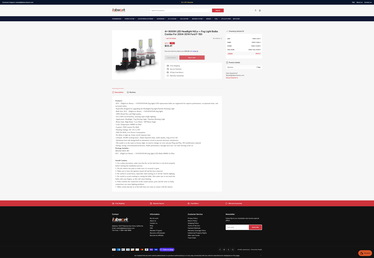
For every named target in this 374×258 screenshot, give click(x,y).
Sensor (208, 19)
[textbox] (247, 38)
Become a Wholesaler (157, 233)
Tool (216, 19)
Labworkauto (246, 249)
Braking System (197, 19)
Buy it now (191, 57)
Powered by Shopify (256, 249)
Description (119, 92)
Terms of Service (194, 226)
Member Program (156, 230)
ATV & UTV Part (226, 19)
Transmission (116, 19)
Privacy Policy (193, 218)
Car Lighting (184, 19)
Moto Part (236, 19)
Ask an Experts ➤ (232, 77)
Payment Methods (194, 228)
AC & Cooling (172, 19)
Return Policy (192, 221)
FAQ (353, 2)
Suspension (160, 19)
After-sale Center (194, 235)
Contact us (368, 2)
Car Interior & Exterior (145, 19)
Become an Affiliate (156, 235)
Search (218, 10)
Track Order (192, 238)
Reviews (133, 92)
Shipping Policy (193, 223)
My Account (154, 218)
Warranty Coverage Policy (197, 230)
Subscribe (255, 227)
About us (359, 2)
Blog (151, 226)
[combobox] (187, 10)
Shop (199, 2)
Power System (129, 19)
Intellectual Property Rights (197, 233)
